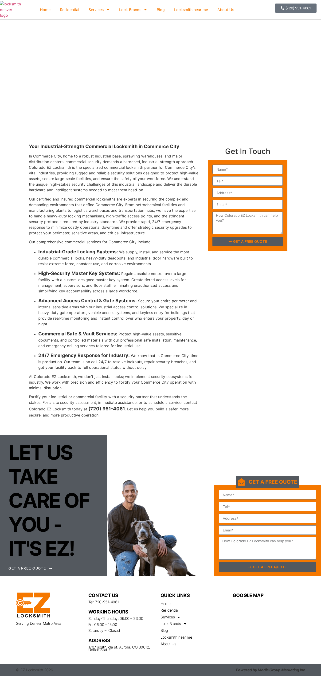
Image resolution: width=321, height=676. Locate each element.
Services (96, 9)
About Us (225, 9)
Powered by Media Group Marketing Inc (270, 670)
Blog (161, 9)
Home (45, 9)
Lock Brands (130, 9)
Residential (69, 9)
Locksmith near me (191, 9)
